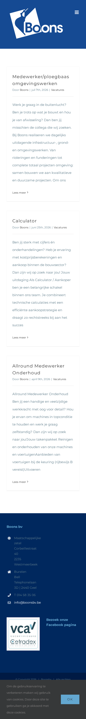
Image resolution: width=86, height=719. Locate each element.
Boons (24, 89)
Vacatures (57, 89)
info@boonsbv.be (27, 602)
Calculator (24, 220)
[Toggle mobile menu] (77, 12)
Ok (70, 699)
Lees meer (19, 192)
